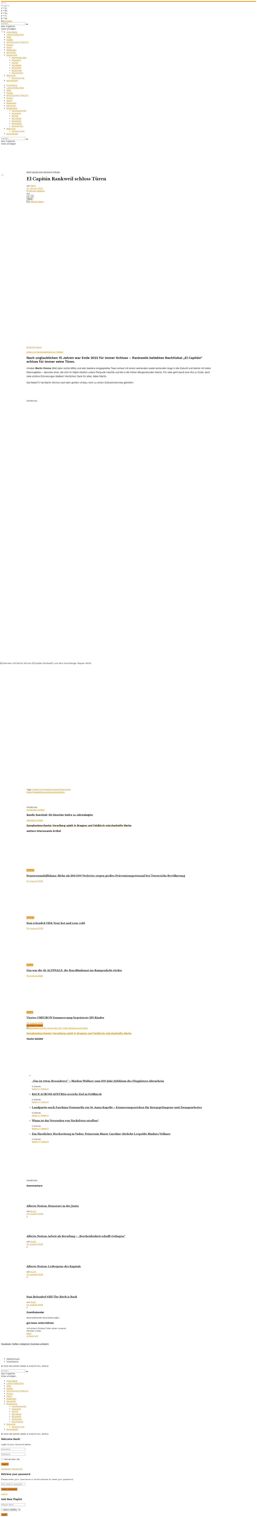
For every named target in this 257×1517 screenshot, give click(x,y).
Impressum (12, 1361)
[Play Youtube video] (128, 758)
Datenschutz (13, 1358)
